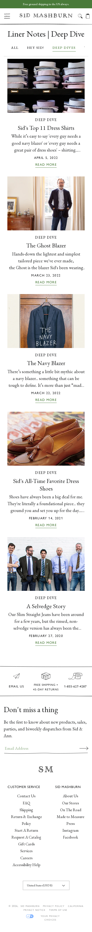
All (15, 47)
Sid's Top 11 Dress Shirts (46, 128)
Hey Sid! (35, 47)
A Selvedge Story (46, 606)
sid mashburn (30, 906)
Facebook (70, 837)
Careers (26, 857)
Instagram (71, 830)
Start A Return (26, 830)
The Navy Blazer (46, 363)
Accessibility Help (26, 864)
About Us (70, 796)
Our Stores (70, 803)
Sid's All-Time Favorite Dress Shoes (46, 484)
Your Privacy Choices (50, 916)
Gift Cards (26, 844)
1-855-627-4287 (75, 686)
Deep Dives (64, 47)
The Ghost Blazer (46, 245)
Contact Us (26, 796)
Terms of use (58, 910)
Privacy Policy (54, 906)
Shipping (26, 809)
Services (26, 850)
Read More (46, 164)
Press (70, 823)
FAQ (26, 803)
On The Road (70, 809)
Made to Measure (70, 816)
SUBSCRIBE (83, 748)
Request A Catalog (26, 837)
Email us (16, 686)
